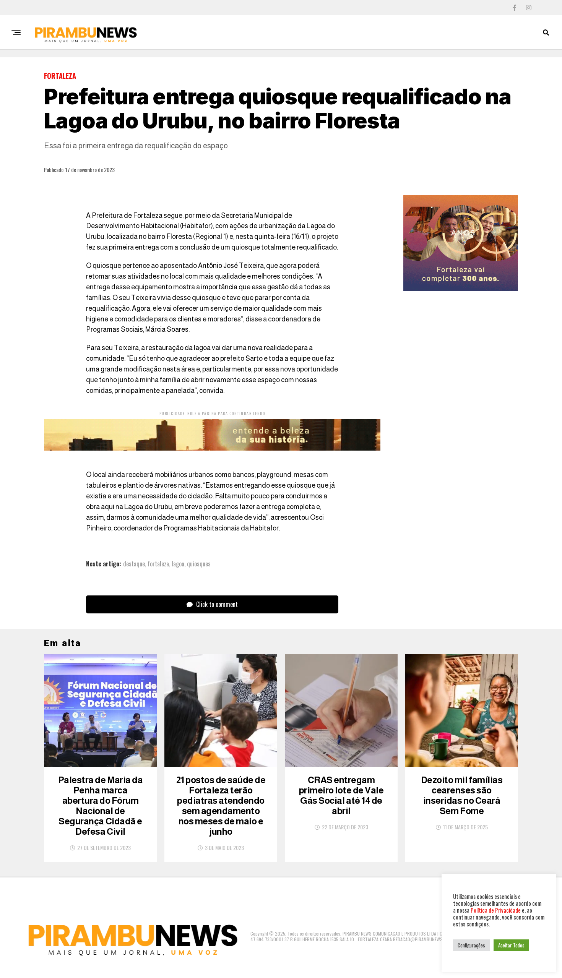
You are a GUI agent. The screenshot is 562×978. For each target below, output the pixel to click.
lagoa (178, 564)
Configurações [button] (471, 945)
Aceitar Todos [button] (511, 945)
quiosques (199, 564)
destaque (134, 564)
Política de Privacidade (496, 910)
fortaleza (158, 564)
